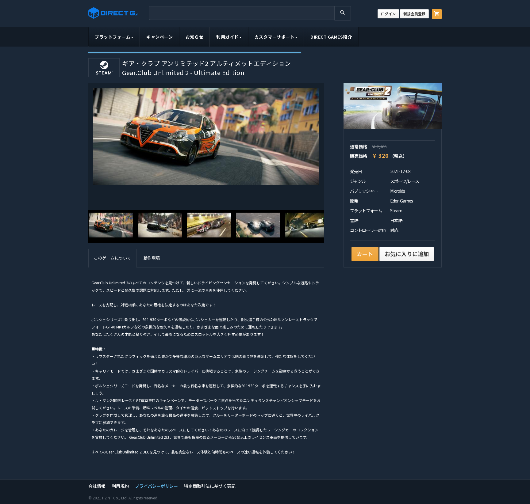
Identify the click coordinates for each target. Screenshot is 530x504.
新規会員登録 (414, 13)
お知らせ (194, 37)
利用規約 (120, 486)
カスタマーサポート (275, 37)
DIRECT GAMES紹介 (331, 37)
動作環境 (152, 258)
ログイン (388, 13)
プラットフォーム (112, 37)
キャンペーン (159, 37)
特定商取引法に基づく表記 (210, 486)
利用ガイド (227, 37)
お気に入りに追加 (407, 254)
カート (365, 254)
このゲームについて (112, 258)
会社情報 (97, 486)
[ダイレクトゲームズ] (112, 13)
